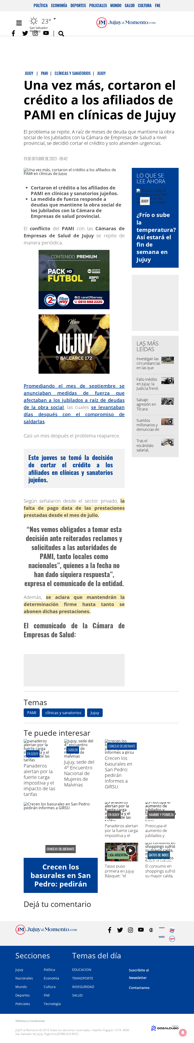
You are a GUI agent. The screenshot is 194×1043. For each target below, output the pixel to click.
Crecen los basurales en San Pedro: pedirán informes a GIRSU (118, 772)
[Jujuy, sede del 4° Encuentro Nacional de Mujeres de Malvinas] (80, 756)
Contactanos (139, 987)
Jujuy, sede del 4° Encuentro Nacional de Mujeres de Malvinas (79, 773)
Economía (59, 5)
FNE (157, 5)
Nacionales (24, 978)
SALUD (77, 995)
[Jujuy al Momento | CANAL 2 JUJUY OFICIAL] (151, 930)
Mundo (115, 5)
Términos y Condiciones (30, 1021)
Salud (130, 5)
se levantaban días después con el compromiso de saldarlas (74, 414)
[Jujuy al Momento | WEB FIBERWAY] (172, 930)
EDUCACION (81, 969)
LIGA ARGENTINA (118, 855)
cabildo (73, 749)
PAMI (31, 712)
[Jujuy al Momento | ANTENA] (162, 930)
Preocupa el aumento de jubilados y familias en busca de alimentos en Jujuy (160, 838)
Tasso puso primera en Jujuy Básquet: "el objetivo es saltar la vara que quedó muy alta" (121, 878)
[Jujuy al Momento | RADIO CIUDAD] (172, 939)
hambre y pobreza (161, 814)
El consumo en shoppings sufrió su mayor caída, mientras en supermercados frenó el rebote (160, 878)
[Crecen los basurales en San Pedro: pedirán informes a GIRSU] (121, 752)
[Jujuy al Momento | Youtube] (46, 33)
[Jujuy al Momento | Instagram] (36, 33)
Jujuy (95, 712)
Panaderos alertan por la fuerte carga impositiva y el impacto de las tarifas (39, 780)
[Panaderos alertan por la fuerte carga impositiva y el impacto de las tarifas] (40, 760)
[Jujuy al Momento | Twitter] (25, 33)
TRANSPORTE (82, 978)
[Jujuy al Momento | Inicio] (173, 955)
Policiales (98, 5)
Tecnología (52, 1004)
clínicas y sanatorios (63, 712)
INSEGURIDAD (83, 986)
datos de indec (159, 855)
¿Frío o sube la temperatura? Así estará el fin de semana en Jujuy (156, 237)
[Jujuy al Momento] (46, 933)
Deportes (78, 5)
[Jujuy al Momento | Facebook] (15, 33)
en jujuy (32, 753)
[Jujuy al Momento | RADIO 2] (162, 939)
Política (41, 5)
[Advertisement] (74, 670)
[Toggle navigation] (19, 23)
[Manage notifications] (183, 1032)
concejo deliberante (122, 746)
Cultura (145, 5)
